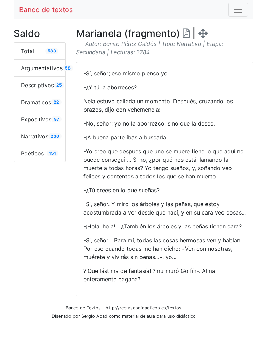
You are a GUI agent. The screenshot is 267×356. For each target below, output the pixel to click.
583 (52, 51)
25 (59, 85)
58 (68, 68)
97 (56, 119)
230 (55, 136)
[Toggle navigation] (238, 10)
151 (52, 153)
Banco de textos (46, 10)
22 (56, 102)
